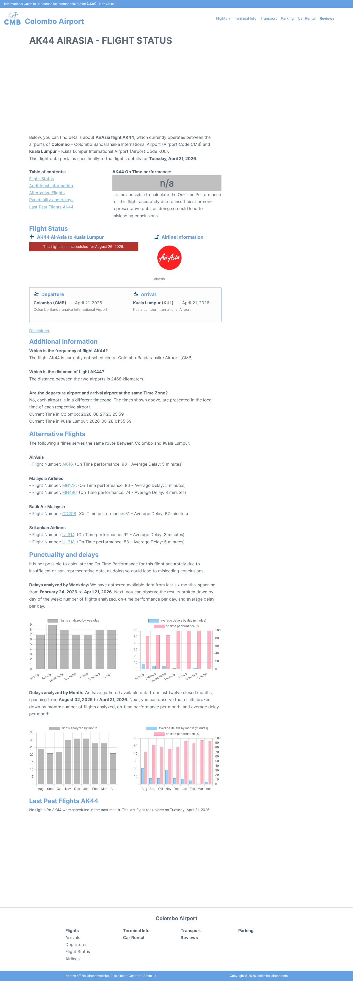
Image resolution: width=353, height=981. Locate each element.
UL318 (68, 541)
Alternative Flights (47, 192)
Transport (268, 18)
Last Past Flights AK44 (51, 207)
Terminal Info (245, 18)
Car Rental (307, 18)
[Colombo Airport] (12, 18)
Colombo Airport (54, 21)
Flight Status (41, 178)
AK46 (67, 464)
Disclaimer (118, 976)
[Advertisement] (176, 92)
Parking (287, 18)
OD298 (69, 513)
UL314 (68, 534)
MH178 (69, 485)
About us (149, 976)
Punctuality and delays (51, 199)
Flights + (223, 18)
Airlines (72, 958)
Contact (134, 976)
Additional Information (51, 185)
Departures (76, 944)
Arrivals (72, 937)
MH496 (69, 492)
